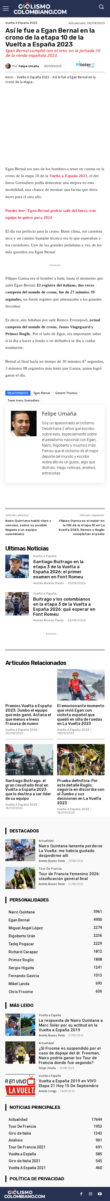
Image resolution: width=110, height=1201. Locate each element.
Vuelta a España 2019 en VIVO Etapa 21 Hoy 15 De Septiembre (69, 1083)
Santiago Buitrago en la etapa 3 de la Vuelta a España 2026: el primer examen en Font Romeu (58, 569)
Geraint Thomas (66, 393)
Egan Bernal (42, 393)
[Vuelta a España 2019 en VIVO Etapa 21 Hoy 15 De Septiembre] (20, 1085)
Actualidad (46, 840)
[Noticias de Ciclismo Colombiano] (40, 8)
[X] (39, 496)
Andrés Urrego (47, 1091)
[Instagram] (90, 1194)
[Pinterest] (52, 496)
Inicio (9, 77)
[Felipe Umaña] (8, 66)
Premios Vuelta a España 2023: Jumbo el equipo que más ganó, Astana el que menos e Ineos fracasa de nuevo (28, 715)
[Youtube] (100, 1194)
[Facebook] (27, 496)
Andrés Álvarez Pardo (48, 583)
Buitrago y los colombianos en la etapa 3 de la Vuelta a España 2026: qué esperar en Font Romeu (64, 607)
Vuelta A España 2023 (21, 23)
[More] (76, 496)
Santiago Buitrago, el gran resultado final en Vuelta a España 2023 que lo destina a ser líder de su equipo (28, 790)
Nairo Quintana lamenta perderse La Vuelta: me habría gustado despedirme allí (71, 851)
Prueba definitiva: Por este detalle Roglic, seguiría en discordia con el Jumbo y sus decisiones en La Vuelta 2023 (80, 792)
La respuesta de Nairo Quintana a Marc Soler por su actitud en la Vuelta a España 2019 (71, 1025)
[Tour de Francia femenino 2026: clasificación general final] (20, 878)
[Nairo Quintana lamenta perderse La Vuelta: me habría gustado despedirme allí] (20, 850)
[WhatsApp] (64, 496)
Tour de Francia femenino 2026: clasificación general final (69, 876)
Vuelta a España (45, 556)
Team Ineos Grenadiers (23, 400)
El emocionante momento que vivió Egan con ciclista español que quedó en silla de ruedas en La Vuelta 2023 (80, 715)
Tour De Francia (50, 868)
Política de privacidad (37, 1178)
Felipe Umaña (29, 66)
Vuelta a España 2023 (68, 176)
